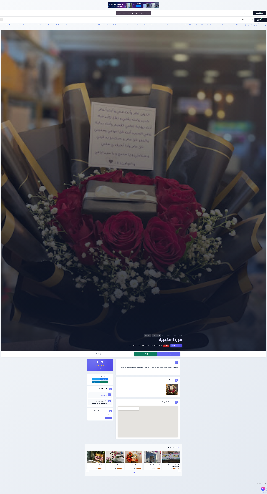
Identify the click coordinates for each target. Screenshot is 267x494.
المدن (133, 24)
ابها (266, 488)
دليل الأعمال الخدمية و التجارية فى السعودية (44, 24)
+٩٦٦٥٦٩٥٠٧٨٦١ (104, 395)
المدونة (128, 24)
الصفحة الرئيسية (153, 24)
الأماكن (179, 24)
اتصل (168, 353)
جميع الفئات (82, 24)
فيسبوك (104, 379)
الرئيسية (148, 13)
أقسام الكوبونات (238, 24)
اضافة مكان (217, 24)
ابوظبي (265, 490)
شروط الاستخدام (17, 24)
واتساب (144, 353)
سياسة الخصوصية (27, 24)
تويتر (96, 379)
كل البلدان (8, 24)
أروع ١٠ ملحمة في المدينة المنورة (251, 24)
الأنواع (174, 24)
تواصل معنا (107, 24)
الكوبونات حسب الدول (142, 24)
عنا (124, 13)
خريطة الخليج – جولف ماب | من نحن (64, 24)
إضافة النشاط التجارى (227, 24)
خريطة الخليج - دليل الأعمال (247, 13)
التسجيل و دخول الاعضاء (164, 24)
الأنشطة (130, 13)
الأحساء (265, 492)
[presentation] (87, 470)
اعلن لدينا (119, 13)
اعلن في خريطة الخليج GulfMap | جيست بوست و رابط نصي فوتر (197, 24)
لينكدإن (95, 382)
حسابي (76, 24)
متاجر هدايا (156, 335)
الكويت (136, 13)
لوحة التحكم (256, 25)
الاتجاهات (121, 353)
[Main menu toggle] (1, 19)
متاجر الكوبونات (247, 25)
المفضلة (122, 24)
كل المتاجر (263, 25)
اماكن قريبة (115, 24)
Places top (263, 24)
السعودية (141, 13)
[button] (134, 472)
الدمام (146, 335)
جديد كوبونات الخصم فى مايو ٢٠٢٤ (95, 24)
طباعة (97, 353)
